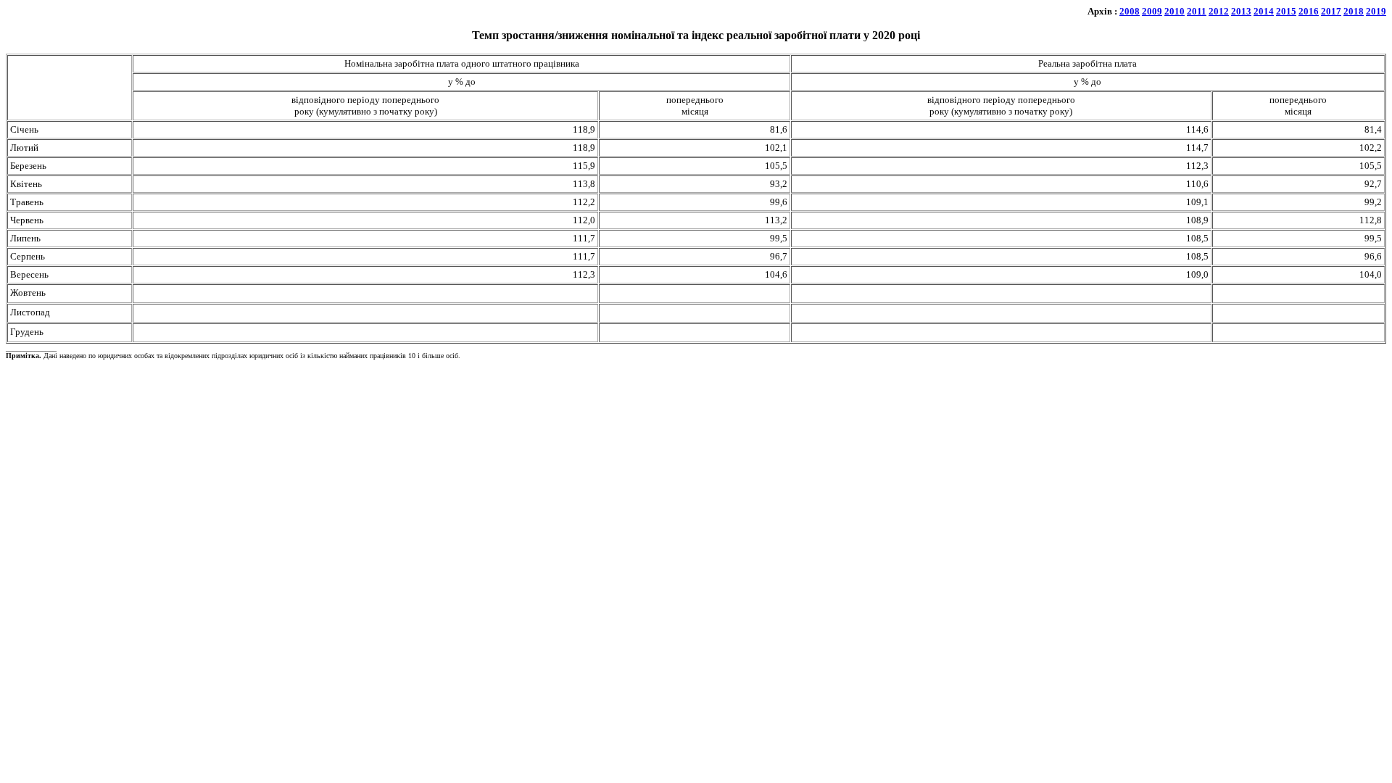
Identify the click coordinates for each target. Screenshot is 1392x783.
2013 (1241, 11)
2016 (1308, 11)
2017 (1331, 11)
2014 (1264, 11)
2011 (1196, 11)
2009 (1152, 11)
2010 (1174, 11)
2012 (1219, 11)
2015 (1286, 11)
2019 (1376, 11)
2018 (1353, 11)
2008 (1129, 11)
